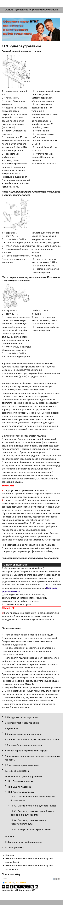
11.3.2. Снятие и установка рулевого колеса (33, 805)
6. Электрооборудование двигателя (23, 745)
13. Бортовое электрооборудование (23, 842)
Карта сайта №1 (10, 890)
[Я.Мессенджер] (3, 886)
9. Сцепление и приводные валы (22, 765)
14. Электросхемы (14, 847)
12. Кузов (10, 836)
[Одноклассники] (11, 886)
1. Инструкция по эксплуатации (21, 717)
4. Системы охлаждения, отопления (23, 734)
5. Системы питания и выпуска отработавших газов (32, 739)
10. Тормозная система (17, 771)
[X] (20, 886)
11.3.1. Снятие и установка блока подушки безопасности (33, 798)
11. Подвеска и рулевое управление (23, 776)
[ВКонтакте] (7, 886)
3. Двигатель (11, 728)
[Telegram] (16, 886)
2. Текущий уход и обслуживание (22, 723)
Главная (9, 855)
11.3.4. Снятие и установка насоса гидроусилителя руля (28, 822)
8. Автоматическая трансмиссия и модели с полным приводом (32, 758)
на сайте (8, 882)
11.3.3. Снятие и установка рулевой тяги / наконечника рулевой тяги (32, 813)
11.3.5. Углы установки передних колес (31, 829)
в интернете (21, 882)
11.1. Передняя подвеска (20, 781)
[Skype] (32, 886)
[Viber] (24, 886)
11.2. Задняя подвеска (19, 787)
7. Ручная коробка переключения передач (26, 750)
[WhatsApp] (28, 886)
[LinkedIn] (36, 886)
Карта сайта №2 (27, 890)
